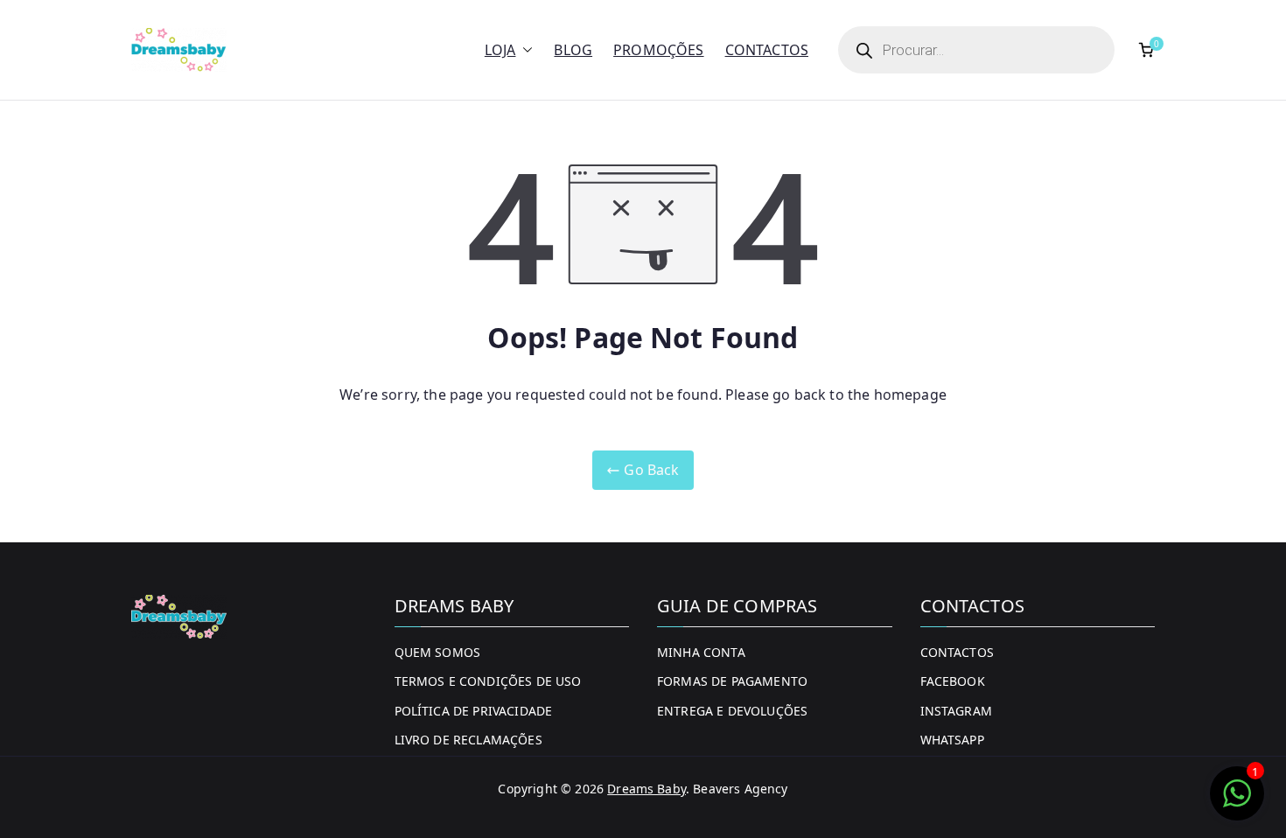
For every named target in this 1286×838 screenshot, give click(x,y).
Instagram (956, 710)
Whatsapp (952, 739)
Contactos (766, 49)
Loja (500, 49)
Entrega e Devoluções (732, 710)
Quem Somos (438, 652)
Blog (573, 49)
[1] (1237, 802)
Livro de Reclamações (468, 739)
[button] (524, 50)
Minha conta (701, 652)
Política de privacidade (474, 710)
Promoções (658, 49)
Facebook (952, 681)
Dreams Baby (646, 788)
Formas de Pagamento (732, 681)
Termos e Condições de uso (488, 681)
